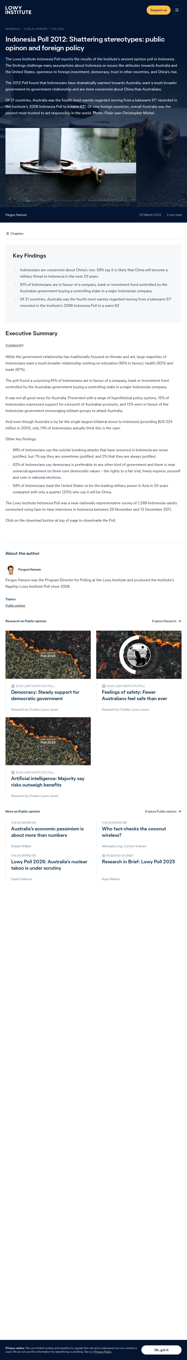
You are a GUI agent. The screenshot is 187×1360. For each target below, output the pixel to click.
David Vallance (21, 879)
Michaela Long (112, 846)
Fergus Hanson (16, 215)
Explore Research (164, 621)
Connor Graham (135, 846)
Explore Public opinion (161, 811)
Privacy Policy (102, 1351)
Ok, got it (161, 1350)
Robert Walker (21, 846)
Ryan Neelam (111, 879)
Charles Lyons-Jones (43, 709)
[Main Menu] (177, 10)
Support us (158, 10)
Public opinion (15, 605)
